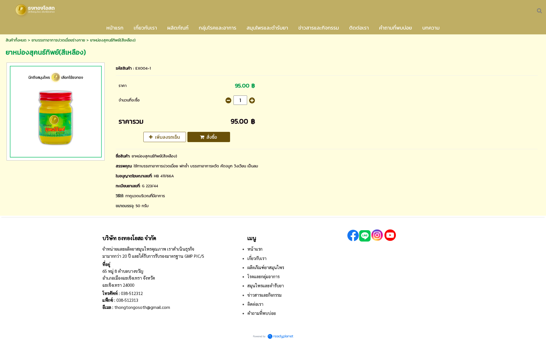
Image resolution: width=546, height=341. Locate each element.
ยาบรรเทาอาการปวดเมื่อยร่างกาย (58, 40)
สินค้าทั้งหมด (16, 40)
